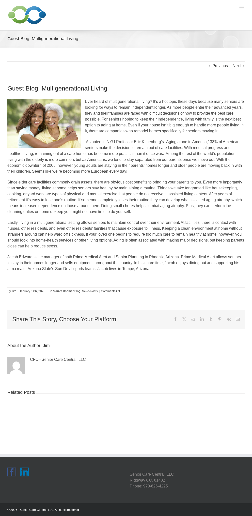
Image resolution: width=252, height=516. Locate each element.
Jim (14, 291)
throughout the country (113, 263)
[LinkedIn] (24, 472)
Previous (220, 66)
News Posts (90, 291)
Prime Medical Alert (90, 257)
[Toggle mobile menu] (242, 7)
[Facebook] (11, 472)
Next (237, 66)
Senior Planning (130, 257)
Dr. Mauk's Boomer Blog (64, 291)
